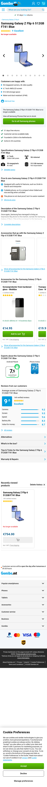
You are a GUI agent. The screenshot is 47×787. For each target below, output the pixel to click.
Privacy (19, 662)
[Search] (43, 10)
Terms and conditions (16, 664)
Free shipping (14, 339)
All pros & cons (9, 200)
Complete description (12, 224)
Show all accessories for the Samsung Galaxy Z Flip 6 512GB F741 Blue (24, 270)
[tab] (3, 75)
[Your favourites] (38, 3)
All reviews (8, 430)
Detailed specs (9, 170)
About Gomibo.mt (9, 662)
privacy (25, 758)
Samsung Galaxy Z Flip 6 (10, 20)
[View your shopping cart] (43, 3)
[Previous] (4, 55)
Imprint (26, 662)
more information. (23, 658)
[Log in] (33, 3)
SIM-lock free (10, 101)
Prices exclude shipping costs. (26, 654)
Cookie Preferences (37, 662)
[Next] (42, 55)
